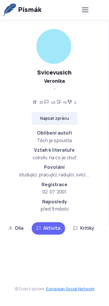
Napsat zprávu (54, 118)
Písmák (30, 9)
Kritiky (87, 228)
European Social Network (70, 288)
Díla (19, 228)
